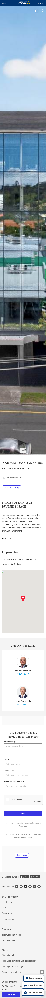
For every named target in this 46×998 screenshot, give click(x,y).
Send (23, 813)
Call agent (11, 994)
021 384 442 (23, 704)
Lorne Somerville (23, 701)
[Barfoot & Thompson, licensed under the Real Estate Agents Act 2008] (23, 3)
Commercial (7, 913)
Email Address (10, 770)
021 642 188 (23, 674)
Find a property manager (13, 967)
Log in (40, 3)
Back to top (22, 855)
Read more (7, 538)
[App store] (24, 876)
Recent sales (8, 919)
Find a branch (8, 955)
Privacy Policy (26, 837)
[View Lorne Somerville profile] (23, 692)
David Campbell (23, 671)
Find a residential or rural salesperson (19, 961)
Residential (7, 902)
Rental (5, 908)
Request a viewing (11, 488)
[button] (23, 599)
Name (6, 759)
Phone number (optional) (14, 781)
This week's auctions (11, 935)
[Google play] (35, 876)
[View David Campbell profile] (23, 661)
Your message (10, 742)
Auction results (8, 941)
